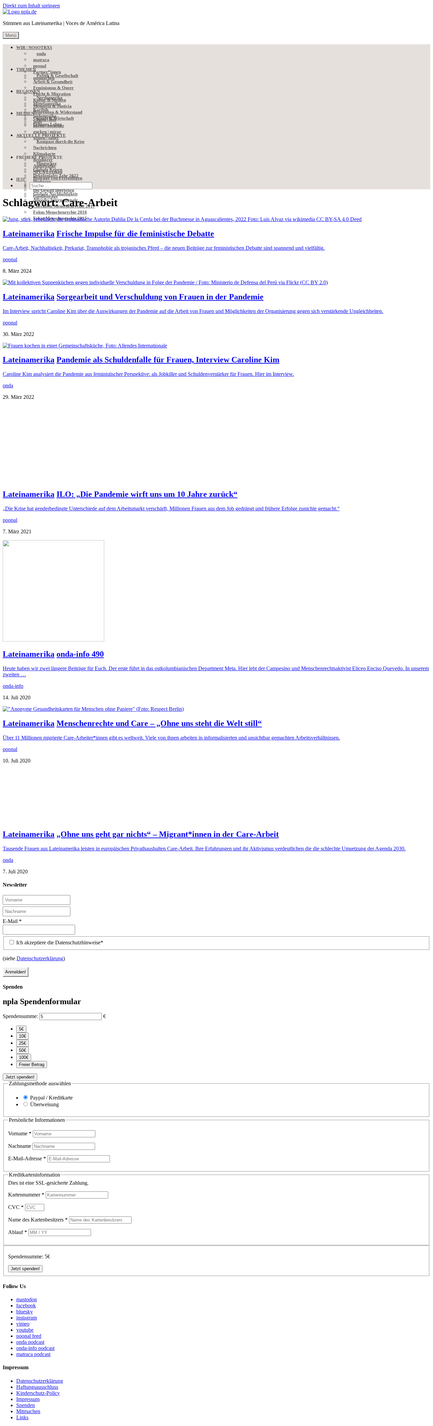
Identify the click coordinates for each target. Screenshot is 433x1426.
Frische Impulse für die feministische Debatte (135, 233)
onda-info (13, 1115)
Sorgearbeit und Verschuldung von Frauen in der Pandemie (160, 296)
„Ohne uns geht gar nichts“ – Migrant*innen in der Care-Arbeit (167, 1263)
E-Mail (12, 1351)
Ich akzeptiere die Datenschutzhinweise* (59, 1372)
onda (8, 385)
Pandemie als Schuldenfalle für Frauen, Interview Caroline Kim (167, 359)
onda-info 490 (80, 1083)
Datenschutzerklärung (40, 1388)
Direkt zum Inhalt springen (31, 5)
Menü (10, 35)
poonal (10, 259)
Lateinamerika (28, 233)
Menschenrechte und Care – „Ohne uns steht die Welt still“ (159, 1153)
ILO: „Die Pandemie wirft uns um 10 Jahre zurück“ (146, 923)
